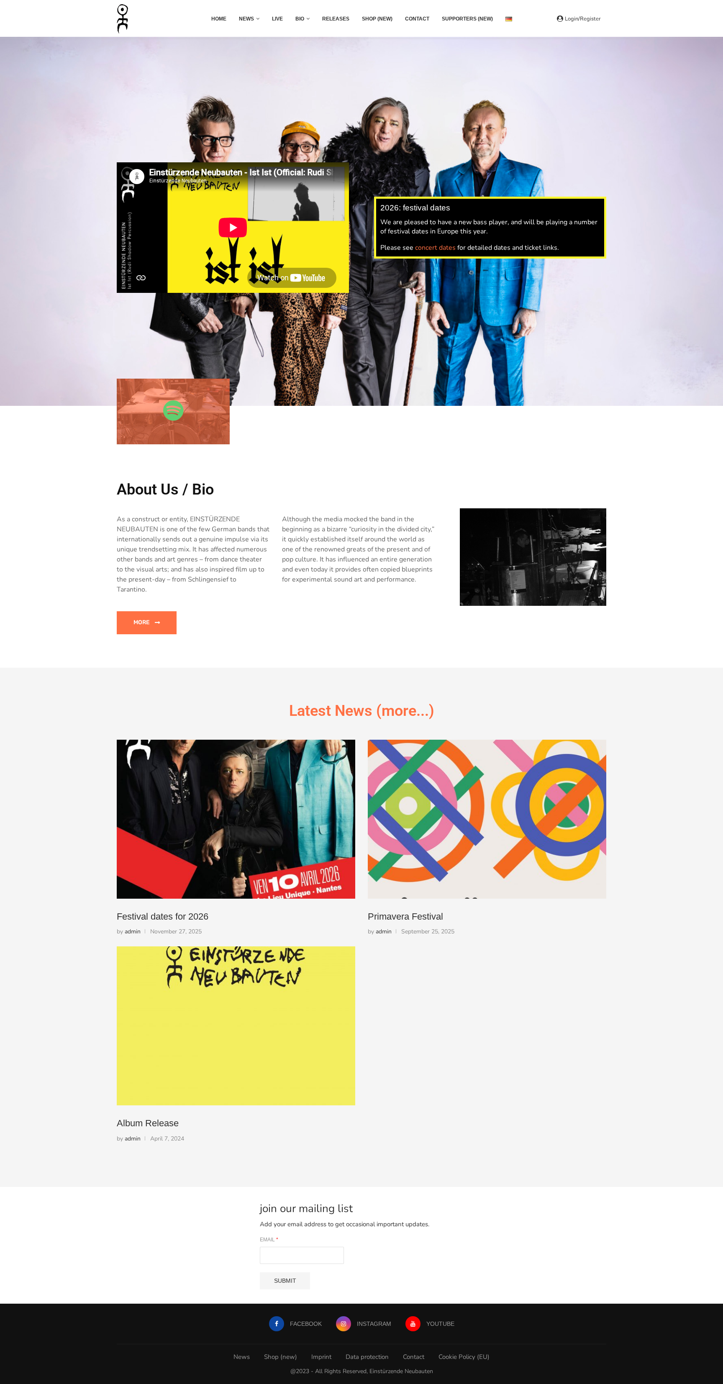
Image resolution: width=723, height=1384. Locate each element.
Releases (335, 19)
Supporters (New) (467, 19)
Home (218, 19)
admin (133, 931)
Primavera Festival (405, 916)
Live (277, 19)
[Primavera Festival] (487, 819)
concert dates (435, 247)
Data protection (367, 1357)
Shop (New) (377, 19)
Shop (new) (280, 1357)
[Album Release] (236, 1025)
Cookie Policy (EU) (464, 1357)
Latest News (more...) (361, 711)
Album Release (148, 1123)
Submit (285, 1280)
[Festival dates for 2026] (236, 819)
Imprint (321, 1357)
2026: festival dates (415, 207)
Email (269, 1240)
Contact (417, 19)
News (246, 19)
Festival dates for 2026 (162, 916)
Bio (299, 19)
